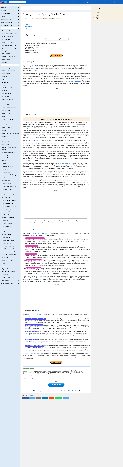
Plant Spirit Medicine (7, 142)
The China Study (6, 197)
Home (24, 8)
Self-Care (4, 160)
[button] (19, 8)
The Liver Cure (5, 220)
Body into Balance (6, 53)
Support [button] (118, 2)
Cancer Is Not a (6, 59)
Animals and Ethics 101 (8, 42)
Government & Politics (7, 283)
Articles (111, 2)
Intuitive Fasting (6, 125)
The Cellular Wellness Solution (10, 195)
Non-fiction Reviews (38, 18)
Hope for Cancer (6, 110)
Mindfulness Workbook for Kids (10, 133)
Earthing (4, 79)
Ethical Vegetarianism (7, 88)
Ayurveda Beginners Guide (9, 45)
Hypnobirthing (5, 122)
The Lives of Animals (7, 223)
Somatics (4, 163)
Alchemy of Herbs (6, 39)
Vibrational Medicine (7, 260)
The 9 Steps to (5, 169)
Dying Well (4, 76)
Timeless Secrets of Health (9, 252)
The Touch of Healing (7, 237)
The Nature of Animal (7, 229)
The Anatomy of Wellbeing (9, 175)
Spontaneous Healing (7, 166)
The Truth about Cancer (8, 240)
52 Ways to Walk (6, 31)
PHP (105, 2)
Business (3, 7)
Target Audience (29, 30)
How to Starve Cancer (7, 119)
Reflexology (5, 155)
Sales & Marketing (6, 13)
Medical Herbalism (7, 127)
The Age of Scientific (7, 172)
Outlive (3, 139)
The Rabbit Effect (6, 234)
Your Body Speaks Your (8, 277)
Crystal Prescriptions (7, 68)
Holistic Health (5, 28)
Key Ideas (27, 28)
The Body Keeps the (7, 183)
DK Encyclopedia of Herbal (9, 71)
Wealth (3, 16)
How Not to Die (6, 113)
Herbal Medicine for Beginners (10, 108)
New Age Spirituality (6, 25)
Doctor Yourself (6, 73)
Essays (86, 2)
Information (28, 23)
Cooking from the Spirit (8, 65)
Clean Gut (4, 62)
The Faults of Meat (7, 212)
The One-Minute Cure (7, 232)
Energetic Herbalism (7, 85)
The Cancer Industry (7, 192)
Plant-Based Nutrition (7, 145)
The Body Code (6, 180)
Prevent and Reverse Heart (9, 152)
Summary (27, 24)
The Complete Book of (8, 203)
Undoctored (5, 257)
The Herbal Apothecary (8, 217)
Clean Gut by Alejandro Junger (42, 391)
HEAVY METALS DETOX (8, 93)
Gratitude (4, 90)
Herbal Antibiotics (6, 105)
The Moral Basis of (7, 226)
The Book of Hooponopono (9, 186)
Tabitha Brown (58, 18)
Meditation (4, 130)
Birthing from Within (7, 51)
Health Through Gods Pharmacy (10, 102)
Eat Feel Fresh (5, 82)
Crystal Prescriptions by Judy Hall (70, 391)
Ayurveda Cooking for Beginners (10, 48)
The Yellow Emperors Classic (9, 249)
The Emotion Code (6, 209)
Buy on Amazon (56, 362)
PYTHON (100, 2)
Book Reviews (93, 2)
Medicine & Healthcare (7, 22)
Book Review (28, 26)
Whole (3, 263)
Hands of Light (5, 96)
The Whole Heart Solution (8, 246)
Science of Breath (6, 158)
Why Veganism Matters (8, 266)
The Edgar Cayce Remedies (9, 206)
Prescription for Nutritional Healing (9, 148)
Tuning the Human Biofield (9, 254)
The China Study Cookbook (9, 200)
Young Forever (5, 274)
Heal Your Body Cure (7, 99)
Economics (4, 10)
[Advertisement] (56, 100)
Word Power (80, 2)
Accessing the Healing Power (9, 34)
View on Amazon (56, 55)
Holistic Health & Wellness (43, 8)
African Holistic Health (8, 36)
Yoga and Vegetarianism (8, 271)
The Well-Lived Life (6, 243)
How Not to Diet (6, 116)
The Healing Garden (7, 215)
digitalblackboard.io (30, 378)
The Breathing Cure (7, 189)
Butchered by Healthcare (8, 56)
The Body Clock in (6, 178)
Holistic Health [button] (56, 385)
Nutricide (4, 136)
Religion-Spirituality (6, 19)
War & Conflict (5, 280)
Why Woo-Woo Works (7, 269)
